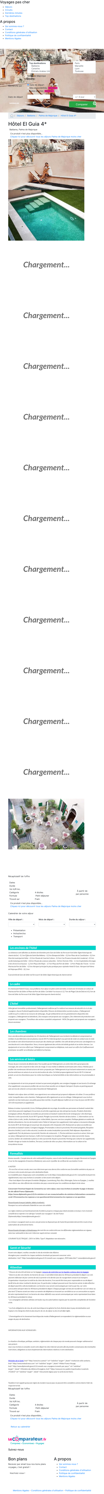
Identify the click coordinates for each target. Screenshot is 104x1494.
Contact (9, 29)
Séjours (8, 7)
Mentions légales (13, 38)
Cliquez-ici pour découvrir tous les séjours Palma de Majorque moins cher (45, 136)
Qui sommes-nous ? (14, 26)
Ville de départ (61, 63)
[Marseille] (84, 66)
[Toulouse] (84, 71)
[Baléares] (38, 66)
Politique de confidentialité (18, 35)
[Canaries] (38, 68)
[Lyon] (84, 68)
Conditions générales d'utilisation (21, 32)
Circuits (8, 10)
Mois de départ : (46, 919)
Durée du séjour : (77, 919)
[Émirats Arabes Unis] (38, 71)
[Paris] (84, 63)
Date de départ (36, 85)
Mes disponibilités (38, 88)
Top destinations (13, 16)
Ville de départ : (15, 919)
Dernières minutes (13, 13)
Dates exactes (36, 91)
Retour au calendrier (20, 1426)
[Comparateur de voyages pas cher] (11, 115)
